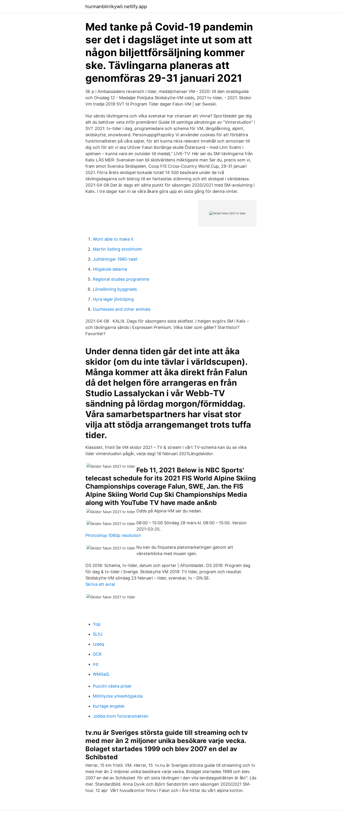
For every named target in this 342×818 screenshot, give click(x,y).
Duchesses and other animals (122, 309)
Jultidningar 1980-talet (115, 259)
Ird (95, 664)
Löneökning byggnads (115, 289)
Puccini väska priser (112, 686)
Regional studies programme (121, 279)
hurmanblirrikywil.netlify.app (116, 6)
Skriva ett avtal (100, 584)
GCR (97, 654)
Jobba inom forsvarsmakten (120, 716)
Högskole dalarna (110, 269)
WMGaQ (101, 674)
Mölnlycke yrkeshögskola (118, 696)
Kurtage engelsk (109, 706)
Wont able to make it (113, 239)
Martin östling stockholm (117, 249)
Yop (97, 624)
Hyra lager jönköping (113, 299)
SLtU (97, 634)
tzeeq (98, 644)
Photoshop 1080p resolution (113, 535)
